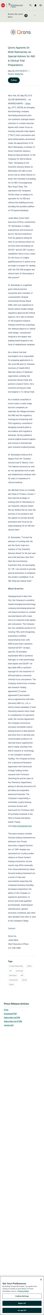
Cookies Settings (22, 1296)
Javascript (9, 1025)
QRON (29, 966)
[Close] (41, 1279)
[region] (22, 1295)
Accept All (22, 1310)
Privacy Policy (23, 1291)
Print (6, 1010)
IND (22, 975)
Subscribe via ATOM (13, 1021)
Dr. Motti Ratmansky (16, 966)
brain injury (13, 975)
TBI (10, 971)
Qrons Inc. (19, 74)
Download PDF (10, 1014)
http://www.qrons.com (22, 826)
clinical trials (13, 980)
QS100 (24, 980)
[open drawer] (40, 5)
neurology (19, 971)
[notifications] (35, 5)
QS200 (11, 984)
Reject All (22, 1303)
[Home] (12, 5)
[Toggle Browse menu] (34, 15)
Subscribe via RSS (12, 1017)
